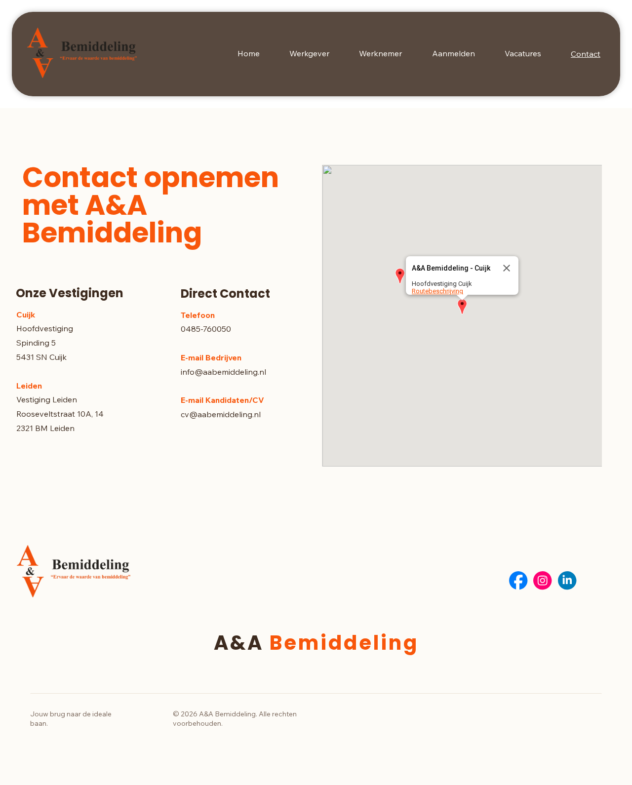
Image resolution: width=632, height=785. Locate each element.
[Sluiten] (506, 268)
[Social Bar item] (518, 580)
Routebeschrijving (437, 291)
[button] (462, 307)
